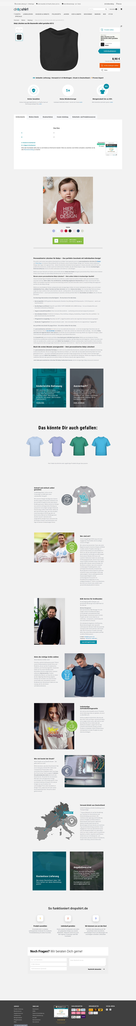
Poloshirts (56, 14)
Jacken (66, 14)
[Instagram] (110, 1011)
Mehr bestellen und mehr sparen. (101, 102)
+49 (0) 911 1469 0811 (91, 638)
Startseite (16, 20)
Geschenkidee (50, 330)
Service (120, 4)
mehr (40, 104)
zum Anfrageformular (88, 642)
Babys (99, 261)
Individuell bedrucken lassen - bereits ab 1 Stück (66, 102)
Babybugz (30, 20)
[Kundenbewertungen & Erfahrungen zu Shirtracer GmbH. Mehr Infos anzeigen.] (61, 1017)
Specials (18, 16)
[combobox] (98, 9)
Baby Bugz (39, 263)
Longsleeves (28, 14)
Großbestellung (110, 4)
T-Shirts (17, 14)
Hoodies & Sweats (42, 14)
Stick (111, 14)
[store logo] (21, 9)
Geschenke (88, 14)
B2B (104, 14)
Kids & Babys (76, 14)
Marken (98, 14)
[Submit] (106, 9)
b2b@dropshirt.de (89, 636)
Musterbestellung (29, 149)
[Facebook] (107, 1011)
